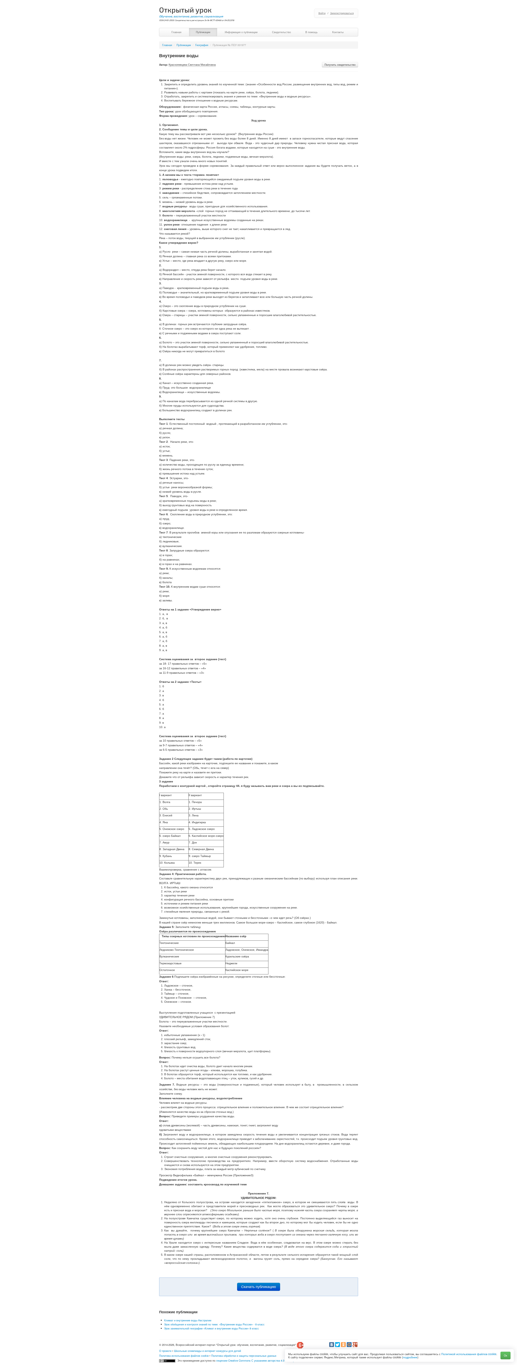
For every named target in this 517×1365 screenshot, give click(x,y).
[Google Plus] (355, 1344)
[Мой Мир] (349, 1344)
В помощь (311, 32)
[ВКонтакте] (331, 1344)
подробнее (410, 1357)
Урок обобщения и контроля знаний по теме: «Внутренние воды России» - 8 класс (214, 1324)
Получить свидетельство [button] (340, 64)
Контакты (338, 32)
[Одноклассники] (343, 1344)
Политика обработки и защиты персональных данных (243, 1356)
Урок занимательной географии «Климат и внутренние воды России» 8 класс (211, 1328)
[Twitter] (337, 1344)
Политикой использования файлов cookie (468, 1354)
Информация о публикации (241, 32)
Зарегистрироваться (342, 13)
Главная (176, 32)
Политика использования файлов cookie (184, 1356)
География (201, 45)
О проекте (165, 1351)
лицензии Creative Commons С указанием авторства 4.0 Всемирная (257, 1360)
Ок (505, 1355)
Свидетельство (281, 32)
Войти (322, 13)
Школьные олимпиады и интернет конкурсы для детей (207, 1351)
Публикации (203, 32)
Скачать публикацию (258, 1287)
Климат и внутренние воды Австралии (187, 1320)
